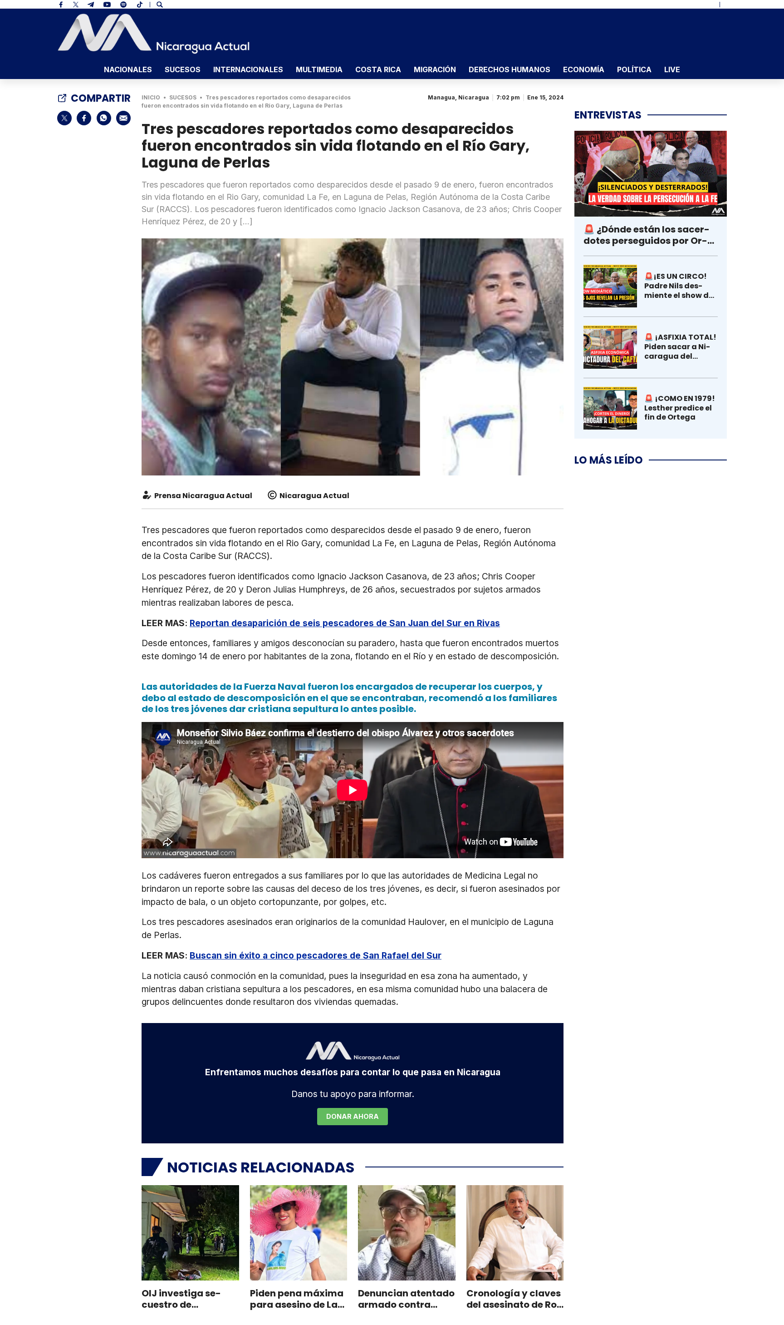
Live (672, 69)
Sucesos (183, 69)
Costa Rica (378, 69)
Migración (435, 69)
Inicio (151, 97)
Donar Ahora (352, 1116)
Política (634, 69)
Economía (583, 69)
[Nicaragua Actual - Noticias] (153, 33)
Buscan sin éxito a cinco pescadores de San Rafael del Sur (315, 955)
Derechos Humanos (509, 69)
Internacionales (248, 69)
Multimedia (319, 69)
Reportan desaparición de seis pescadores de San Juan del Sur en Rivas (345, 623)
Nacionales (128, 69)
